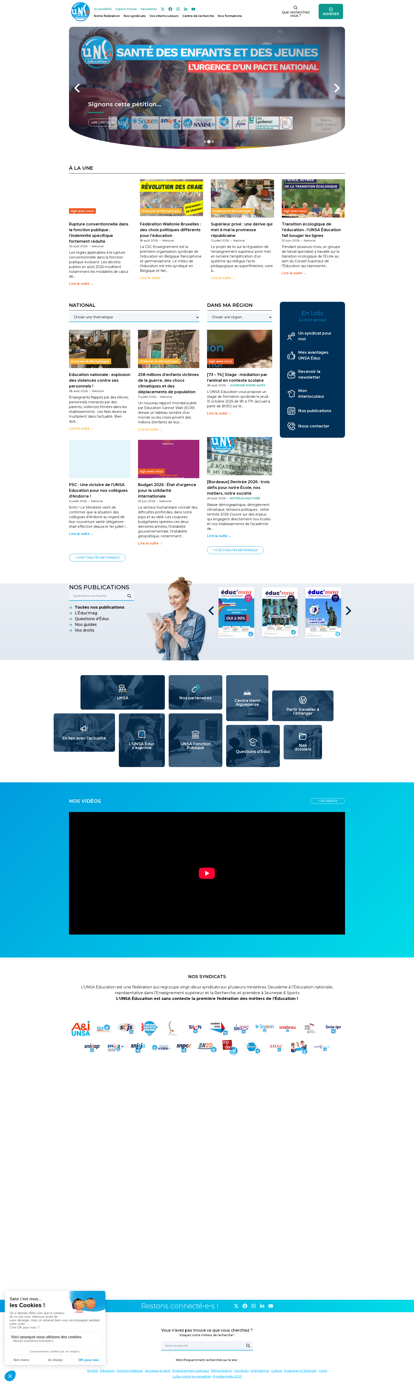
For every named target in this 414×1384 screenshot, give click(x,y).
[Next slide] (336, 88)
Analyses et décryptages (161, 211)
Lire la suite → (81, 283)
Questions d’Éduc (92, 618)
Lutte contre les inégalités (191, 1376)
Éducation (107, 1371)
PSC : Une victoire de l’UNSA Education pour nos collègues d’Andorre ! (98, 490)
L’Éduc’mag (86, 613)
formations (230, 16)
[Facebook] (170, 9)
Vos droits (84, 630)
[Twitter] (163, 9)
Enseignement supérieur (190, 1371)
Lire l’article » (103, 122)
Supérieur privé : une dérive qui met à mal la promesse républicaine (241, 230)
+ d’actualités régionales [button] (235, 550)
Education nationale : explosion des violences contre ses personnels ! (99, 380)
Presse (126, 9)
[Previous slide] (77, 88)
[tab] (205, 141)
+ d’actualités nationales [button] (97, 557)
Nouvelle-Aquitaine (245, 498)
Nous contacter (313, 426)
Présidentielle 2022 (227, 1376)
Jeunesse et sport (158, 1371)
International (260, 1371)
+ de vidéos (327, 801)
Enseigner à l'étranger (300, 1371)
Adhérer (330, 14)
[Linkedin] (186, 9)
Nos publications (314, 411)
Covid (323, 1371)
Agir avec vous (82, 211)
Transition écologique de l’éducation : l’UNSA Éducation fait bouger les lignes (311, 230)
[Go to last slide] (212, 611)
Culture (276, 1371)
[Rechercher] (248, 1345)
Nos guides (86, 624)
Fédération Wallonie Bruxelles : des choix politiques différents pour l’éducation (170, 230)
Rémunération (221, 1371)
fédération (107, 16)
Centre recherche (198, 16)
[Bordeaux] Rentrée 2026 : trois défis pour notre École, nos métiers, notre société (238, 488)
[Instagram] (178, 9)
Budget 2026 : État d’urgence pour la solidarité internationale (167, 490)
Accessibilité (103, 9)
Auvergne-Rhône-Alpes (247, 385)
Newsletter (149, 9)
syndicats (135, 16)
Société (92, 1371)
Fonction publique (130, 1371)
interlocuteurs (164, 16)
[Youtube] (193, 9)
